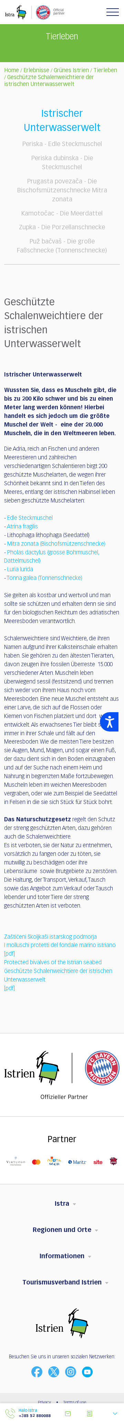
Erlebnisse (36, 71)
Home (11, 71)
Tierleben (105, 71)
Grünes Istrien (71, 71)
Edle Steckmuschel (30, 518)
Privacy (44, 1403)
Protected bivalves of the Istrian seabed (53, 963)
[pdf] (9, 954)
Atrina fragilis (22, 527)
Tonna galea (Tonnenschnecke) (44, 578)
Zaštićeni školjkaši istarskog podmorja (50, 937)
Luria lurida (20, 570)
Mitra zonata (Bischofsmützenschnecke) (56, 544)
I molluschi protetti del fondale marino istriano (60, 945)
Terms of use (74, 1403)
